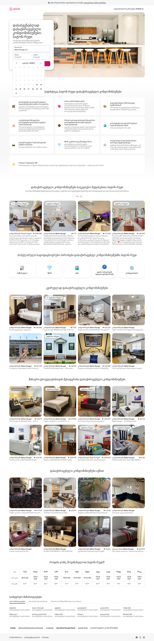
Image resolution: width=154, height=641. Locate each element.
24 (16, 89)
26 (24, 89)
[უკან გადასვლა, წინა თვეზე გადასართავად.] (16, 63)
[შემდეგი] (81, 196)
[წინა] (73, 196)
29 (37, 89)
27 (28, 89)
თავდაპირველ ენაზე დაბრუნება (95, 3)
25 (20, 89)
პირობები (45, 637)
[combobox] (32, 49)
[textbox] (22, 57)
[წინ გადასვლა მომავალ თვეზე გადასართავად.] (40, 63)
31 (16, 93)
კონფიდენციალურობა (32, 637)
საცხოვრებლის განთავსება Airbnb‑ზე (129, 9)
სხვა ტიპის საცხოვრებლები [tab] (38, 601)
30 (41, 89)
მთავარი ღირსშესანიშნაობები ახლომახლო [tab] (66, 601)
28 (33, 89)
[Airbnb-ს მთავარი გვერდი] (14, 9)
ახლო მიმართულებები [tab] (17, 601)
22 (37, 85)
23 (41, 85)
